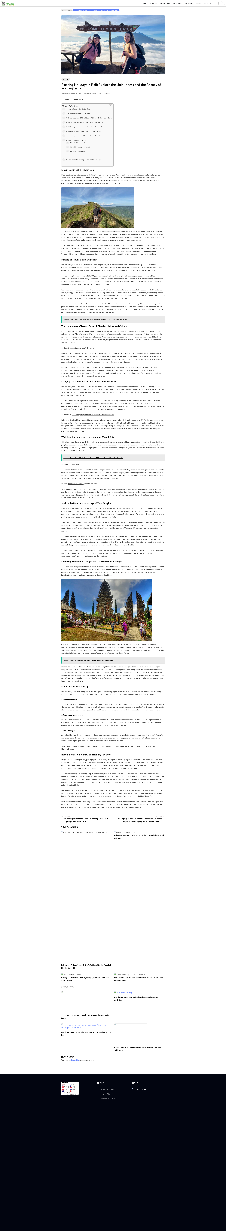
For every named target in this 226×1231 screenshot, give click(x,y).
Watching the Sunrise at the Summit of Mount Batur (85, 127)
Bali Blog (66, 79)
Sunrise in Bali (73, 464)
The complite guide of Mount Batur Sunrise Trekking (93, 414)
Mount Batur (66, 175)
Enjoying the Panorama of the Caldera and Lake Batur (86, 122)
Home (144, 3)
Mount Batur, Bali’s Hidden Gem (79, 109)
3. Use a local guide (79, 151)
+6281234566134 (107, 1089)
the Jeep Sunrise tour (76, 348)
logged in (75, 1060)
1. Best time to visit (79, 143)
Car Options (177, 3)
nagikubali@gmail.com (108, 1094)
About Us (153, 3)
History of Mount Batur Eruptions (79, 113)
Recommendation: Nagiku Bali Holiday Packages (84, 160)
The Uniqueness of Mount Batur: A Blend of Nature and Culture (90, 118)
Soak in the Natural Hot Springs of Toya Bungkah (84, 131)
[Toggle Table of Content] (110, 105)
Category (189, 3)
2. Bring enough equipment (81, 147)
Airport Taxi (165, 3)
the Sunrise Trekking (76, 484)
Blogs (198, 3)
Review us (207, 3)
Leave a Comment (104, 93)
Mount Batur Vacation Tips (77, 140)
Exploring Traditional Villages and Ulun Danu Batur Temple (88, 136)
